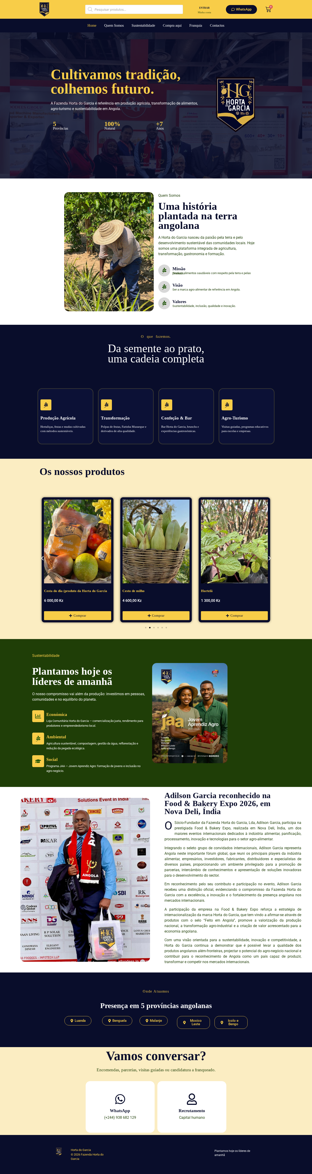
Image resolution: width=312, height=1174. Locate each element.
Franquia (195, 25)
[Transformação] (106, 404)
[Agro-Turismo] (227, 404)
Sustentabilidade (143, 25)
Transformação (115, 418)
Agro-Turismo (235, 418)
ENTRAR (204, 7)
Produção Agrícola (58, 418)
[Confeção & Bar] (166, 404)
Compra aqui (172, 25)
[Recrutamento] (192, 1099)
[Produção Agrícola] (45, 404)
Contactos (217, 25)
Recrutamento (192, 1110)
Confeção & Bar (176, 418)
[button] (42, 558)
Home (91, 25)
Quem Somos (114, 25)
